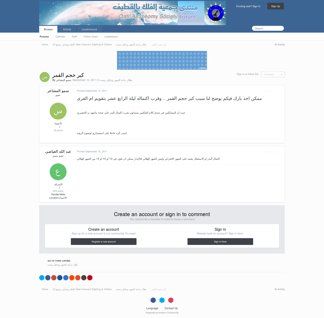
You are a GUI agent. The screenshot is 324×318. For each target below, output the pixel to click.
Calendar (60, 36)
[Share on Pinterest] (89, 277)
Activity (67, 29)
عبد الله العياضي (58, 151)
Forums (44, 36)
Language (152, 308)
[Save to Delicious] (65, 277)
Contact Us (171, 308)
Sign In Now (220, 241)
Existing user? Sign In (249, 6)
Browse (48, 29)
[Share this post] (281, 91)
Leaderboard (111, 36)
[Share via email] (83, 277)
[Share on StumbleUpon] (77, 277)
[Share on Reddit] (71, 277)
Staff (74, 36)
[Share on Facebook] (47, 277)
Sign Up (275, 6)
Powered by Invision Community (162, 312)
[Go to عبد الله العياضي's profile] (58, 171)
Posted (92, 90)
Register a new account (104, 241)
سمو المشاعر (63, 80)
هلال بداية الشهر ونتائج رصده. (116, 80)
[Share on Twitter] (41, 277)
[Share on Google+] (53, 277)
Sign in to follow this (248, 74)
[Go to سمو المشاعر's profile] (45, 77)
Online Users (91, 36)
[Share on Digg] (59, 277)
